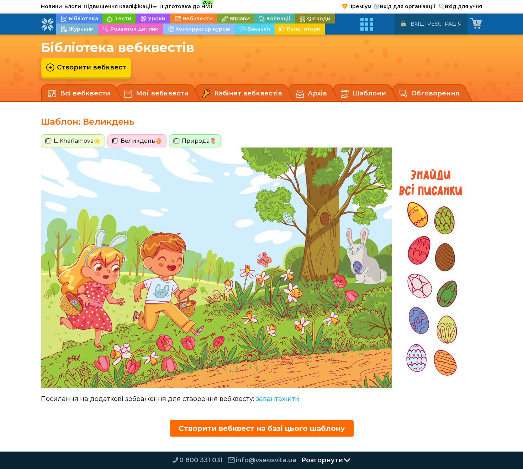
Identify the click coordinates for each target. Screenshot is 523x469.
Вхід (417, 24)
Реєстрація (444, 24)
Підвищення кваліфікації (120, 6)
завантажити (277, 399)
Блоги (72, 6)
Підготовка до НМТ (186, 5)
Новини (51, 6)
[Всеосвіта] (47, 24)
